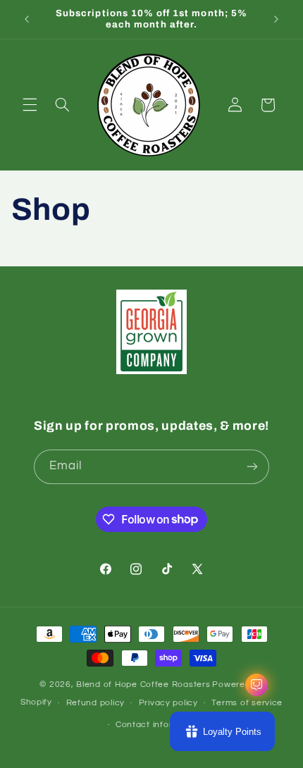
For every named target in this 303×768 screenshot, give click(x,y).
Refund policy (95, 703)
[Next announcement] (276, 19)
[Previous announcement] (26, 19)
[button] (29, 105)
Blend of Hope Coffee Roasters (143, 684)
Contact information (159, 725)
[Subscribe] (252, 467)
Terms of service (247, 703)
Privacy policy (168, 703)
